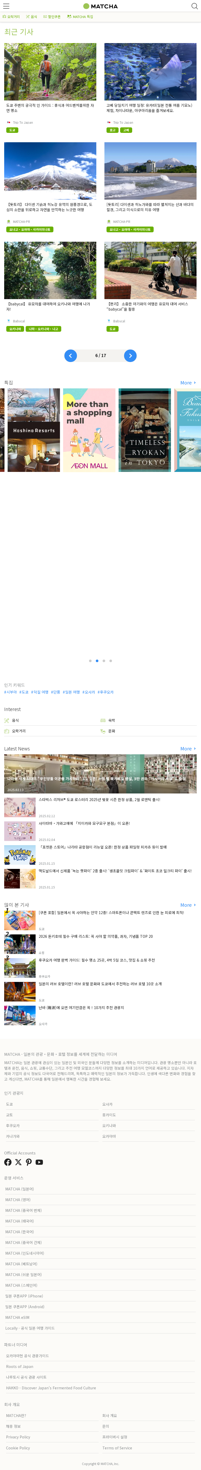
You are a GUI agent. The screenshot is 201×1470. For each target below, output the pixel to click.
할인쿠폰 (54, 16)
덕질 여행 (41, 692)
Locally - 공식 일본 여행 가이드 (30, 1328)
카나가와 (13, 1136)
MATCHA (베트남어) (21, 1263)
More (186, 382)
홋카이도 (109, 1114)
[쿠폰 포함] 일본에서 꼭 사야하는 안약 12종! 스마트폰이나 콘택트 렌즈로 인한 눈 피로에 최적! (111, 912)
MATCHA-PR (21, 221)
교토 (9, 1114)
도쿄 (25, 692)
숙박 (111, 720)
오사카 (90, 692)
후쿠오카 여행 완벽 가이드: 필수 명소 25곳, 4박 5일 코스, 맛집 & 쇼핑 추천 (97, 960)
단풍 (56, 692)
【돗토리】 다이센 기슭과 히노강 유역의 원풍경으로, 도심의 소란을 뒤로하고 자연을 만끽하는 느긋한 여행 (49, 207)
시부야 (12, 692)
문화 (111, 730)
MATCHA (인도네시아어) (24, 1253)
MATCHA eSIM (17, 1317)
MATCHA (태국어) (19, 1221)
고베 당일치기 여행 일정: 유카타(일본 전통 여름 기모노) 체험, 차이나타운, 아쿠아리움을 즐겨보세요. (149, 108)
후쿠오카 (107, 692)
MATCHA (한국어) (19, 1231)
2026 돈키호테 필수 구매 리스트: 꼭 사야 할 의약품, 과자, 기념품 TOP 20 (96, 936)
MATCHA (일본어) (19, 1189)
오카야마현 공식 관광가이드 (27, 1355)
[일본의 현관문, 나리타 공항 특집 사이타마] (100, 522)
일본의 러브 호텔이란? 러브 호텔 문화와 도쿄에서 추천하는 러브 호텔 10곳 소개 (100, 983)
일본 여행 (72, 692)
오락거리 (13, 16)
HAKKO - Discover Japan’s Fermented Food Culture (51, 1387)
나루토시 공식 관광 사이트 (26, 1377)
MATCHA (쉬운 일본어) (23, 1274)
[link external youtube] (40, 1163)
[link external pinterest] (30, 1163)
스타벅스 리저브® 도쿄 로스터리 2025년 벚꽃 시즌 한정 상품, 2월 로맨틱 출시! (99, 799)
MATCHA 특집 (83, 16)
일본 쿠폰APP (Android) (24, 1306)
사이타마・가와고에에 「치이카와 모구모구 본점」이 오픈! (84, 823)
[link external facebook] (9, 1163)
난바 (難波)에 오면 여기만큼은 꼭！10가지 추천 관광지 (81, 1007)
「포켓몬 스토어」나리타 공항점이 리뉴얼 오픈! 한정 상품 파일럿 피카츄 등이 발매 (103, 847)
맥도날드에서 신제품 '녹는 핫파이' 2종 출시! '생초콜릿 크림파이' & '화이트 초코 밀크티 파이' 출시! (115, 870)
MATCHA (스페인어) (21, 1285)
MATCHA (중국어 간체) (23, 1242)
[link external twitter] (19, 1163)
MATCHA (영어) (18, 1199)
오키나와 (109, 1125)
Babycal (19, 321)
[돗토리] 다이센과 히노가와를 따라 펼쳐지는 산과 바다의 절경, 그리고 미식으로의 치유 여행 (150, 207)
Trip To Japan (23, 122)
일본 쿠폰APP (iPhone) (24, 1296)
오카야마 (109, 1136)
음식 (34, 16)
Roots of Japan (19, 1366)
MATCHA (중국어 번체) (23, 1210)
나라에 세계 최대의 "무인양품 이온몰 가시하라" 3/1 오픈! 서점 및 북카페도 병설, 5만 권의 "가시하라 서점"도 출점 (96, 778)
